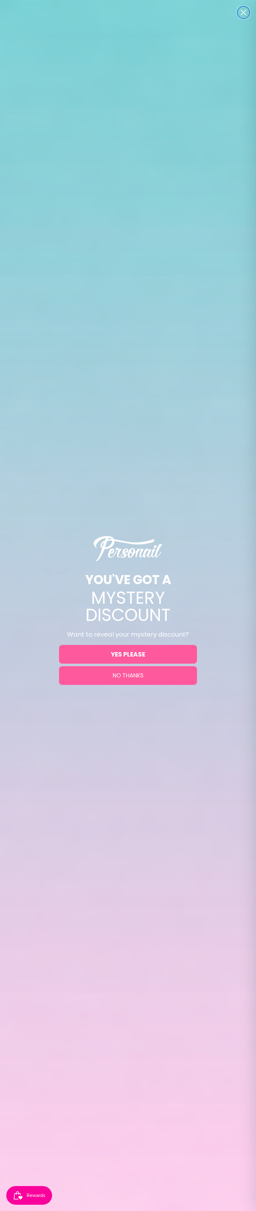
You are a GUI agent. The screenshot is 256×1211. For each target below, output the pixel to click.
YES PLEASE (128, 654)
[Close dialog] (243, 12)
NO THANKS (128, 675)
